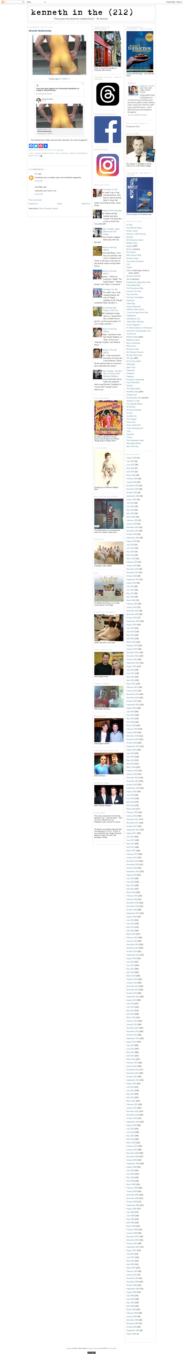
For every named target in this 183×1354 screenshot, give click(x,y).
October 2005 (131, 1327)
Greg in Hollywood (133, 307)
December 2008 (132, 1195)
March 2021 (131, 684)
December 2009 (132, 1153)
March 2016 (131, 892)
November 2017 (132, 823)
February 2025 (132, 520)
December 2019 (132, 736)
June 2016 (130, 882)
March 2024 (131, 559)
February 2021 (132, 687)
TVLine (129, 437)
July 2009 (130, 1170)
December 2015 (132, 903)
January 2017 (131, 858)
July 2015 (130, 920)
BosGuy (129, 249)
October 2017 (131, 826)
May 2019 (130, 760)
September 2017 (132, 830)
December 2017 (132, 819)
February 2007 (132, 1271)
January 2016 (131, 899)
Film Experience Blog (134, 288)
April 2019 (130, 764)
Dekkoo (129, 270)
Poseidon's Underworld (135, 380)
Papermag (130, 370)
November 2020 (132, 698)
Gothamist (130, 300)
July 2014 (130, 962)
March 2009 (131, 1184)
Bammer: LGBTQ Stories (136, 234)
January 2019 (131, 774)
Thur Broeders (111, 1348)
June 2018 (130, 798)
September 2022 (132, 621)
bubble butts (48, 153)
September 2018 (132, 788)
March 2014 (131, 976)
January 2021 (131, 691)
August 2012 (131, 1042)
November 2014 (132, 948)
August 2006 (131, 1292)
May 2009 (130, 1177)
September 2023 (132, 579)
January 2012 (131, 1066)
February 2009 (132, 1188)
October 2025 (131, 493)
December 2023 (132, 569)
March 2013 (131, 1018)
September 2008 (132, 1205)
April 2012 (130, 1056)
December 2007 (132, 1237)
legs (57, 153)
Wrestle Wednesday (40, 30)
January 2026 (131, 482)
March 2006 (131, 1310)
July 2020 (130, 712)
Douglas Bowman (92, 1348)
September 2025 (132, 496)
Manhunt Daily (132, 337)
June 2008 (130, 1216)
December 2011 (132, 1070)
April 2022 (130, 639)
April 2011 (130, 1097)
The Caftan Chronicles (135, 261)
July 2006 (130, 1296)
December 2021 (132, 652)
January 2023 (131, 607)
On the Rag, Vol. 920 (109, 289)
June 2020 (130, 715)
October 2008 (131, 1202)
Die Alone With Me (133, 276)
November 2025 (132, 489)
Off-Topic (130, 358)
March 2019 (131, 767)
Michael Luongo (132, 349)
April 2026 (130, 472)
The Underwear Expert (135, 440)
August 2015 (131, 917)
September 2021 (132, 663)
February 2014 (132, 979)
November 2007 (132, 1240)
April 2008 (130, 1223)
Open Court (130, 367)
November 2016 (132, 865)
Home (59, 204)
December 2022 (132, 611)
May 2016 (130, 885)
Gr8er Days (130, 303)
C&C (128, 264)
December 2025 (132, 486)
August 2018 (131, 792)
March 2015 (131, 934)
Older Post (86, 204)
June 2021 (130, 673)
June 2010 (130, 1132)
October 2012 (131, 1035)
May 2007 (130, 1261)
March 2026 (131, 475)
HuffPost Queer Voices (135, 309)
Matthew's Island (132, 340)
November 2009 (132, 1157)
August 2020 (131, 708)
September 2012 (132, 1038)
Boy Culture (131, 252)
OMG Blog (130, 364)
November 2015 (132, 906)
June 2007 (130, 1257)
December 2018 (132, 778)
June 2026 (130, 465)
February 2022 (132, 646)
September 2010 (132, 1122)
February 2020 (132, 729)
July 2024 (130, 545)
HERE (137, 127)
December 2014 (132, 944)
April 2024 (130, 555)
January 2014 (131, 983)
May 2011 (130, 1094)
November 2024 (132, 531)
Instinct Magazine (133, 325)
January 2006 (131, 1316)
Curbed (129, 267)
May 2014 (130, 969)
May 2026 (130, 468)
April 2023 (130, 597)
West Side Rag (132, 446)
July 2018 (130, 795)
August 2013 (131, 1000)
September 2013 (132, 997)
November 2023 (132, 572)
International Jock (133, 319)
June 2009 (130, 1174)
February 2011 (131, 1104)
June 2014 (130, 965)
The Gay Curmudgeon (134, 297)
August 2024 (131, 541)
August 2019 (131, 750)
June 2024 (130, 548)
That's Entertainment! (134, 428)
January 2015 (131, 941)
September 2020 (132, 705)
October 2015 (131, 910)
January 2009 (131, 1191)
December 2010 (132, 1111)
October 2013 (131, 993)
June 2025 (130, 506)
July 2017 (130, 837)
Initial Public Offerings (135, 322)
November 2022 (132, 614)
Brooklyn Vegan (132, 258)
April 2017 (130, 847)
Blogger (69, 1348)
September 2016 (132, 871)
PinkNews (130, 373)
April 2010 (130, 1139)
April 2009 (130, 1181)
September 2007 (132, 1247)
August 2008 (131, 1209)
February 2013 (132, 1021)
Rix (36, 174)
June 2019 (130, 757)
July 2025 (130, 503)
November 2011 (132, 1073)
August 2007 (131, 1250)
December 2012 (132, 1028)
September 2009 (132, 1164)
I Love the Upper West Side (137, 313)
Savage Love (131, 395)
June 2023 (130, 590)
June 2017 (130, 840)
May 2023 (130, 593)
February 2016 (132, 896)
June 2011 (130, 1091)
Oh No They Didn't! (133, 361)
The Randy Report (133, 389)
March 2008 (131, 1226)
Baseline (129, 237)
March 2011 (130, 1101)
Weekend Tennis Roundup (111, 211)
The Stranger (131, 419)
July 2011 (130, 1087)
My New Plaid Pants (134, 355)
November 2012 (132, 1031)
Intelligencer (131, 316)
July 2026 (130, 461)
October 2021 (131, 659)
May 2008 (130, 1219)
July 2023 (130, 586)
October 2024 (131, 534)
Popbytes (130, 376)
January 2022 (131, 649)
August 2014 (131, 958)
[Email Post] (40, 155)
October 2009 (131, 1160)
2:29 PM (38, 181)
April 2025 (130, 513)
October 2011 (131, 1077)
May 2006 (130, 1303)
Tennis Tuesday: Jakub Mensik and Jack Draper (110, 231)
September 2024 (132, 538)
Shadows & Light (133, 401)
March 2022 (131, 642)
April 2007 (130, 1264)
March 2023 (131, 600)
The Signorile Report (134, 404)
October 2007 (131, 1243)
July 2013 (130, 1004)
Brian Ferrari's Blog (133, 255)
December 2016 (132, 861)
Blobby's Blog (131, 243)
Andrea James (132, 231)
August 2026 (131, 458)
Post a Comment (35, 200)
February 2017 (132, 854)
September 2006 (132, 1289)
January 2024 (131, 566)
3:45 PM (38, 194)
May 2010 (130, 1136)
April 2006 (130, 1306)
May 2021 (130, 677)
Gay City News (132, 294)
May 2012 (130, 1052)
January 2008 (131, 1233)
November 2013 (132, 990)
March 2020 (131, 725)
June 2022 (130, 632)
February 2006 (132, 1313)
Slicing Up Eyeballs (134, 410)
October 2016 (131, 868)
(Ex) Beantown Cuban (134, 240)
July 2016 (130, 878)
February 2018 (132, 812)
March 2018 (131, 809)
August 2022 (131, 625)
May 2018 (130, 802)
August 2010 (131, 1125)
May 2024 (130, 552)
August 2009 (131, 1167)
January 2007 (131, 1275)
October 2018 (131, 785)
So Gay (129, 413)
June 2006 (130, 1299)
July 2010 (130, 1129)
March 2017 (131, 851)
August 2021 (131, 666)
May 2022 (130, 635)
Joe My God (131, 334)
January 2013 (131, 1024)
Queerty (129, 386)
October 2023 (131, 576)
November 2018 (132, 781)
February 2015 (132, 938)
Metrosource (131, 346)
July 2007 (130, 1254)
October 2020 (131, 701)
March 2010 (131, 1143)
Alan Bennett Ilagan (134, 228)
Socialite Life (131, 416)
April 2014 (130, 972)
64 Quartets (131, 407)
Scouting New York (133, 398)
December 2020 (132, 694)
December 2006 (132, 1278)
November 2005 (132, 1323)
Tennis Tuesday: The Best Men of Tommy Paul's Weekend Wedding (111, 373)
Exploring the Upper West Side (138, 282)
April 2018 (130, 805)
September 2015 (132, 913)
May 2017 (130, 844)
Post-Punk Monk (132, 382)
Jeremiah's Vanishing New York (138, 331)
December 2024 (132, 527)
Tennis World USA (133, 425)
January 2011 (131, 1108)
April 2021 (130, 680)
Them (128, 431)
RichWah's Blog (132, 392)
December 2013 (132, 986)
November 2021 (132, 656)
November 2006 (132, 1282)
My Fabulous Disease (134, 352)
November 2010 (132, 1115)
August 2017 (131, 833)
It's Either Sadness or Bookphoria (139, 328)
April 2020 (130, 722)
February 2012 (132, 1063)
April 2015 (130, 931)
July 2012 (130, 1045)
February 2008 (132, 1230)
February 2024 (132, 562)
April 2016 (130, 889)
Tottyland (130, 434)
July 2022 (130, 628)
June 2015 (130, 924)
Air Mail (129, 225)
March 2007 (131, 1268)
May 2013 (130, 1011)
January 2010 (131, 1150)
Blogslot (129, 246)
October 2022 (131, 618)
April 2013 (130, 1014)
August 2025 (131, 499)
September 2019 (132, 746)
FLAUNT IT (65, 79)
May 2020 (130, 719)
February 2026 (132, 479)
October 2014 (131, 951)
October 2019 (131, 743)
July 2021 (130, 670)
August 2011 (131, 1084)
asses (38, 153)
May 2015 (130, 927)
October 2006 (131, 1285)
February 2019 (132, 771)
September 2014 (132, 955)
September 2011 (132, 1080)
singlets (65, 153)
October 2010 (131, 1118)
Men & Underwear (133, 343)
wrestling (33, 155)
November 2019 (132, 739)
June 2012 (130, 1049)
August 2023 (131, 583)
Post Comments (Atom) (49, 209)
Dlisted (129, 279)
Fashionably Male (133, 285)
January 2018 (131, 816)
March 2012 (131, 1059)
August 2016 (131, 875)
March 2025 (131, 517)
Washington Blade (133, 443)
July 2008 (130, 1212)
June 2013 (130, 1007)
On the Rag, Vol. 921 (109, 190)
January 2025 (131, 524)
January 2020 (131, 732)
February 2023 (132, 604)
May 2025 (130, 510)
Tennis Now (130, 422)
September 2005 (132, 1330)
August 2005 (131, 1334)
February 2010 (132, 1146)
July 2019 (130, 753)
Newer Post (33, 204)
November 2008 (132, 1198)
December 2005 (132, 1320)
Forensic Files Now (133, 291)
